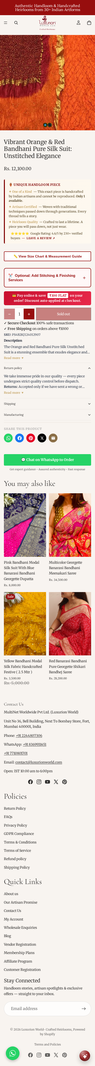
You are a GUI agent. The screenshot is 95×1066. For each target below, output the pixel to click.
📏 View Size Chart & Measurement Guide (47, 256)
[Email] (53, 438)
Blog (7, 936)
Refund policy (15, 859)
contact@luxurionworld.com (38, 762)
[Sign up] (84, 1009)
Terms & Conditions (20, 842)
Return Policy (15, 808)
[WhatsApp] (8, 438)
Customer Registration (22, 969)
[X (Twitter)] (42, 438)
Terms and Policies (47, 1044)
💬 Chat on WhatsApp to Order (47, 460)
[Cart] (89, 22)
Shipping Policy (17, 867)
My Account (13, 919)
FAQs (8, 817)
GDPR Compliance (19, 833)
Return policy (13, 368)
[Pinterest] (30, 438)
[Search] (16, 22)
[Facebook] (19, 438)
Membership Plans (19, 953)
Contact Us (12, 911)
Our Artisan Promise (20, 902)
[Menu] (5, 22)
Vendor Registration (20, 944)
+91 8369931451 (34, 744)
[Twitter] (56, 782)
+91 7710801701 (16, 753)
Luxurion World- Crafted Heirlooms (46, 1029)
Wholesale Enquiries (20, 927)
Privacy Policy (15, 825)
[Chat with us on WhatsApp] (12, 1053)
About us (11, 894)
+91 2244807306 (29, 735)
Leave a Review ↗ (41, 238)
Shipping (10, 403)
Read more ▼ (14, 358)
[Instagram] (39, 782)
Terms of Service (17, 850)
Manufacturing (14, 414)
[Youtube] (47, 782)
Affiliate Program (18, 961)
